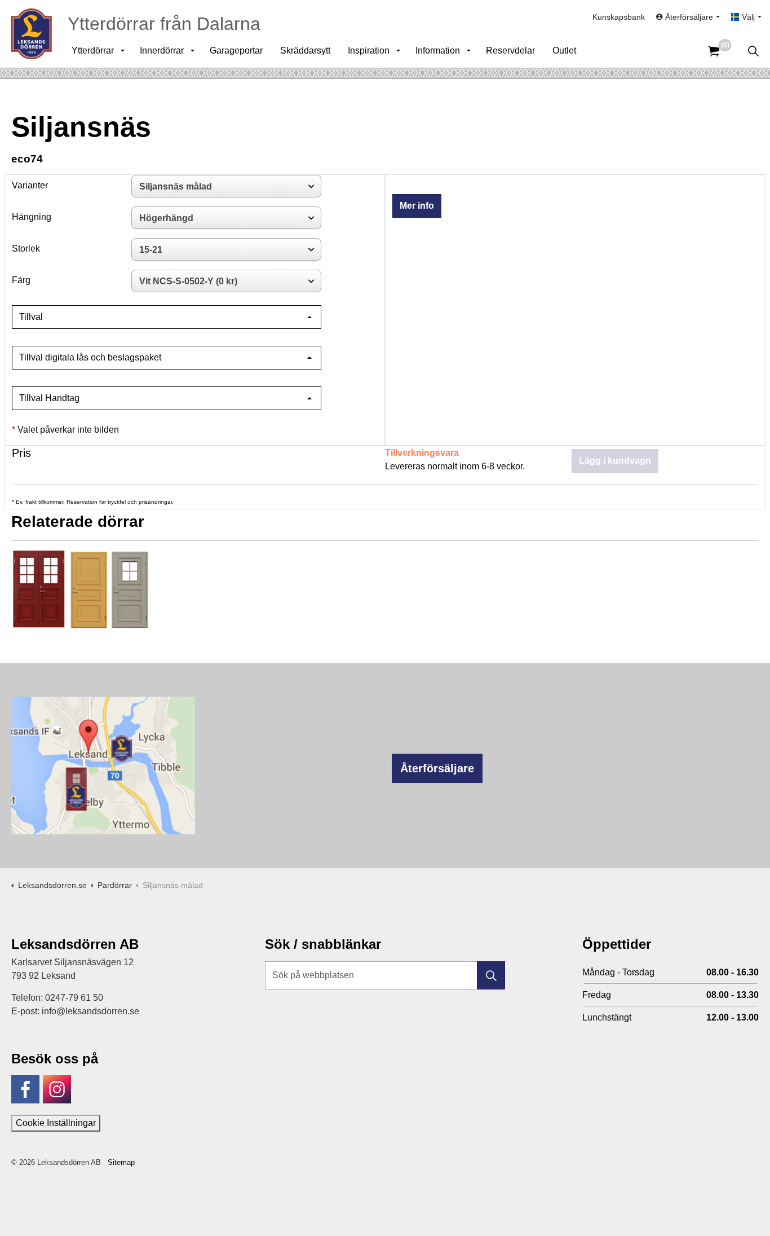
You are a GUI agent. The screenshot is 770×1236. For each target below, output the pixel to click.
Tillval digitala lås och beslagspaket (90, 357)
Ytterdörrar (93, 50)
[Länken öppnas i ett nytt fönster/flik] (25, 1089)
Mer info (417, 205)
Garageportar (236, 50)
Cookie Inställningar (56, 1123)
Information (437, 50)
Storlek (26, 248)
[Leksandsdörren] (31, 33)
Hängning (31, 217)
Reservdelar (510, 50)
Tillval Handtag (49, 398)
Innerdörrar (162, 50)
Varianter (30, 185)
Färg (21, 280)
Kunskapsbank (618, 16)
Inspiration (369, 50)
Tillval (31, 317)
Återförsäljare (437, 768)
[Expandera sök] (753, 51)
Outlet (564, 50)
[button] (491, 975)
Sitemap (121, 1162)
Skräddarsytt (305, 50)
